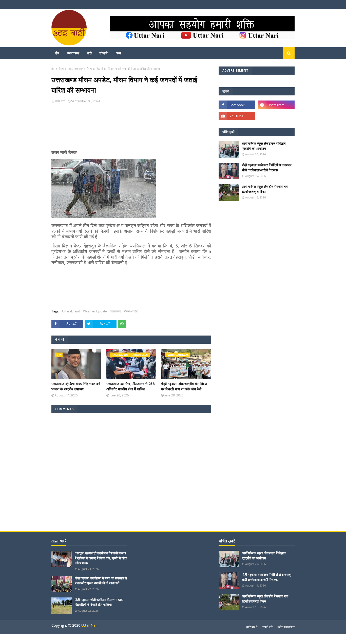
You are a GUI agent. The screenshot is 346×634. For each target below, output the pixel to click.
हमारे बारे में (251, 627)
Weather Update (95, 311)
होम (53, 68)
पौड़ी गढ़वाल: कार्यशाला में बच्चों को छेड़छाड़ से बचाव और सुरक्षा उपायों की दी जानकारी (101, 581)
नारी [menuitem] (89, 53)
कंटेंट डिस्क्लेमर (286, 627)
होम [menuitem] (57, 53)
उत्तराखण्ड (115, 311)
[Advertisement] (131, 130)
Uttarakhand (71, 311)
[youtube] (237, 116)
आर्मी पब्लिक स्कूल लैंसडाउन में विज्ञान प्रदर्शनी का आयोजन (263, 146)
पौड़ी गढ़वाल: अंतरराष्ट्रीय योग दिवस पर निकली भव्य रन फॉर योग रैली (184, 386)
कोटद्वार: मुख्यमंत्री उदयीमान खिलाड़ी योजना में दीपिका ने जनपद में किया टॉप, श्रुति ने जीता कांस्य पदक (101, 558)
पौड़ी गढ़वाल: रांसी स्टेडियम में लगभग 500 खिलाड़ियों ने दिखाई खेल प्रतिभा (99, 602)
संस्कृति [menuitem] (103, 53)
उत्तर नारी (60, 101)
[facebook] (237, 105)
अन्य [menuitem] (118, 53)
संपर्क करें (267, 627)
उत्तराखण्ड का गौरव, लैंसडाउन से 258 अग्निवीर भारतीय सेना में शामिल (130, 386)
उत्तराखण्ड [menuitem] (73, 53)
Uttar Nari (89, 625)
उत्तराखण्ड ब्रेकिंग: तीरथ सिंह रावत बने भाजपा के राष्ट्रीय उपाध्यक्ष (75, 386)
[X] (276, 116)
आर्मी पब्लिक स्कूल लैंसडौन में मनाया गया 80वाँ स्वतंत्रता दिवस (265, 189)
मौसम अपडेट (65, 68)
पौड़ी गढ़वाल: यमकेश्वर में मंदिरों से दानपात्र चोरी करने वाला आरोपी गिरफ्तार (267, 167)
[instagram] (276, 105)
